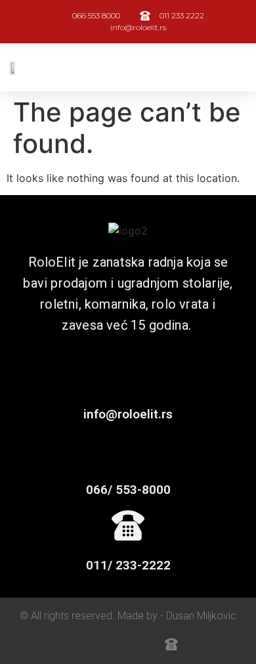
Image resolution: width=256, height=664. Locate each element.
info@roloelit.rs (128, 414)
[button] (237, 67)
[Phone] (142, 644)
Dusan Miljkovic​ (201, 615)
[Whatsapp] (84, 644)
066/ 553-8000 (128, 489)
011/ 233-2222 (128, 565)
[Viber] (113, 644)
